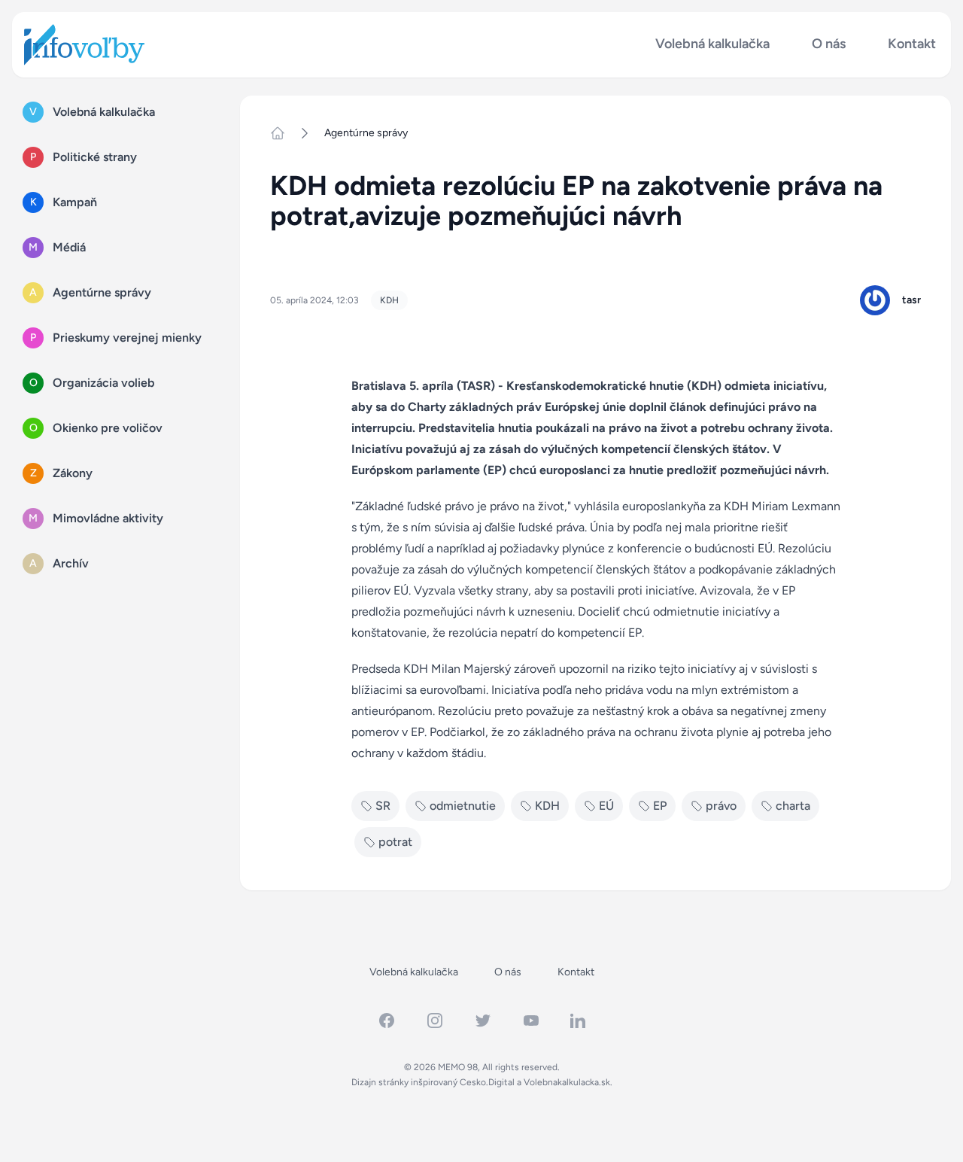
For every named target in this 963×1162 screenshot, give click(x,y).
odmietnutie (463, 805)
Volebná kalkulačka (712, 44)
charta (793, 805)
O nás (829, 44)
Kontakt (912, 44)
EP (660, 805)
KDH (389, 300)
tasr (911, 300)
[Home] (283, 133)
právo (721, 805)
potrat (395, 842)
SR (382, 805)
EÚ (606, 805)
